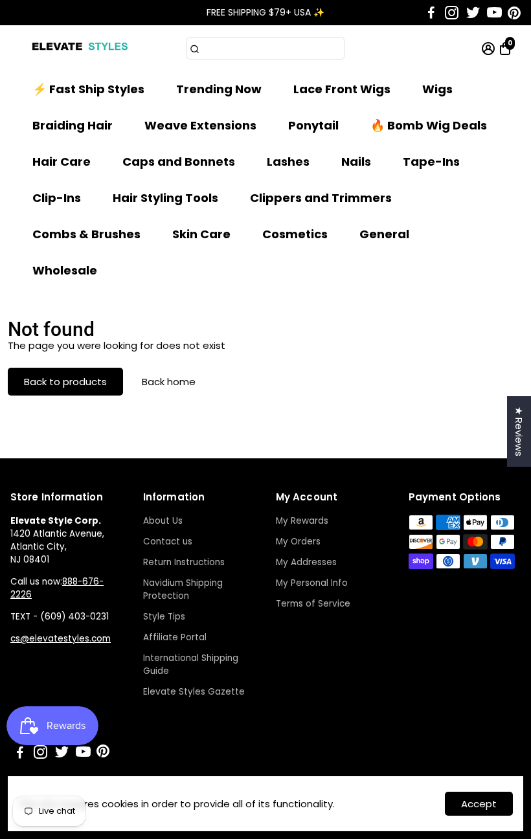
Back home (169, 381)
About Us (163, 521)
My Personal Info (312, 583)
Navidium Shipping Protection (183, 589)
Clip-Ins (56, 198)
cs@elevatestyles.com (60, 638)
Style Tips (164, 616)
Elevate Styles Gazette (194, 692)
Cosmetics (295, 234)
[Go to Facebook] (431, 12)
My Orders (298, 541)
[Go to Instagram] (452, 12)
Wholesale (64, 270)
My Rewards (302, 521)
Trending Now (219, 89)
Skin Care (201, 234)
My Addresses (306, 562)
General (384, 234)
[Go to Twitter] (473, 12)
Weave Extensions (200, 125)
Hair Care (61, 161)
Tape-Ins (431, 161)
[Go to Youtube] (494, 12)
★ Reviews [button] (519, 431)
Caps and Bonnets (178, 161)
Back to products (65, 381)
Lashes (288, 161)
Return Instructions (184, 562)
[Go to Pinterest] (514, 12)
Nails (356, 161)
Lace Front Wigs (341, 89)
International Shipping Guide (190, 664)
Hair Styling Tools (165, 198)
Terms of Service (313, 604)
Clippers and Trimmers (321, 198)
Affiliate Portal (175, 637)
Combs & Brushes (86, 234)
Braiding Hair (72, 125)
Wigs (437, 89)
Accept (479, 804)
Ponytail (313, 125)
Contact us (167, 541)
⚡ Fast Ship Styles (88, 89)
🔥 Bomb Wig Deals (428, 125)
